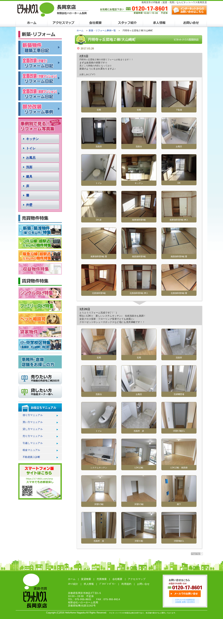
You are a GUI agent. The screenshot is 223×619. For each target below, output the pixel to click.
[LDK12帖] (138, 463)
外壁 (29, 205)
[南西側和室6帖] (138, 252)
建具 (29, 176)
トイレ (31, 148)
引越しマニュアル (33, 443)
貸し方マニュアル (33, 429)
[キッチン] (138, 179)
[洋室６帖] (138, 537)
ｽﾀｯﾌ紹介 (73, 584)
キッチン (32, 139)
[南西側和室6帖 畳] (179, 252)
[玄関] (98, 106)
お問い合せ (143, 584)
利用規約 (126, 584)
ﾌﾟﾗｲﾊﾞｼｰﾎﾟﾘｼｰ (107, 584)
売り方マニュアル (33, 436)
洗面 (29, 167)
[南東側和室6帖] (138, 216)
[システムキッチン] (98, 463)
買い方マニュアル (33, 422)
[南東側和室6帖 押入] (179, 216)
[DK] (179, 179)
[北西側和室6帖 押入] (138, 289)
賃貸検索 (86, 579)
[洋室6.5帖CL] (179, 427)
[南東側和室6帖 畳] (98, 252)
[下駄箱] (179, 106)
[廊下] (179, 500)
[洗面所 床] (138, 427)
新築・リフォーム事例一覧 (102, 30)
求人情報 (89, 584)
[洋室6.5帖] (98, 500)
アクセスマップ (136, 579)
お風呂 (31, 157)
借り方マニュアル (33, 415)
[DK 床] (98, 216)
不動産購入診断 (31, 457)
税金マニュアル (31, 450)
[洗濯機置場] (179, 390)
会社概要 (117, 579)
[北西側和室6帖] (98, 289)
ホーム (80, 30)
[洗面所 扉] (98, 537)
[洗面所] (98, 142)
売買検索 (102, 579)
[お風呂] (179, 142)
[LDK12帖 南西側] (179, 463)
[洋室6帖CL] (179, 537)
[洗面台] (138, 142)
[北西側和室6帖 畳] (179, 289)
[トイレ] (98, 179)
